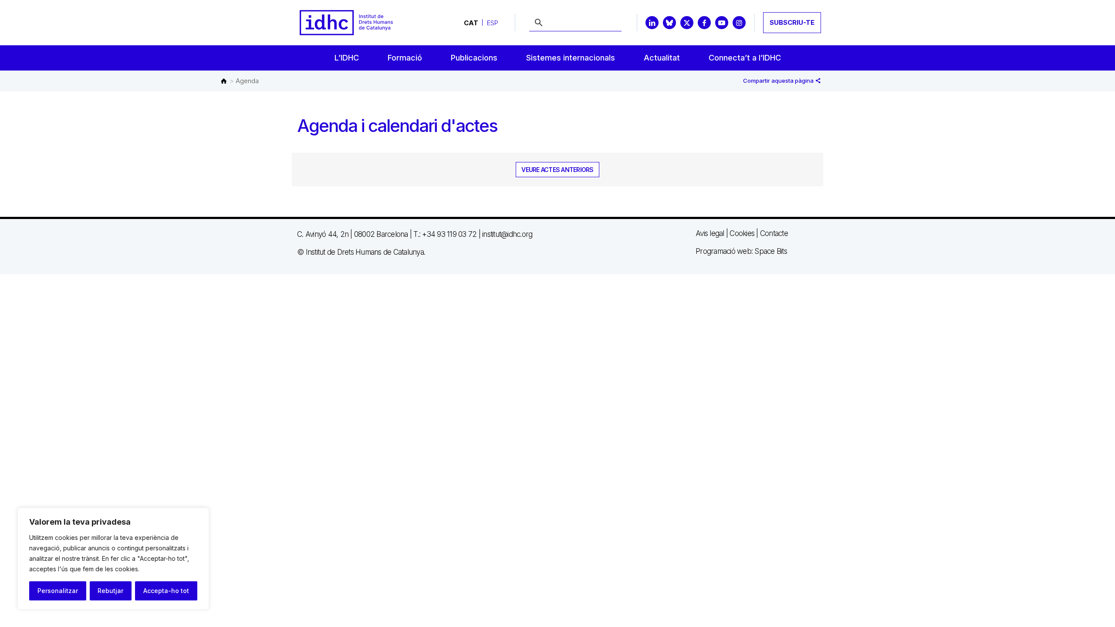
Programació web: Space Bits (741, 251)
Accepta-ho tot (166, 590)
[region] (113, 559)
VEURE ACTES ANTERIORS (557, 169)
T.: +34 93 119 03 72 (444, 234)
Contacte (774, 233)
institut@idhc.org (507, 234)
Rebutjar (110, 590)
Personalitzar (57, 590)
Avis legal (710, 233)
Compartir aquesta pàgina (779, 80)
